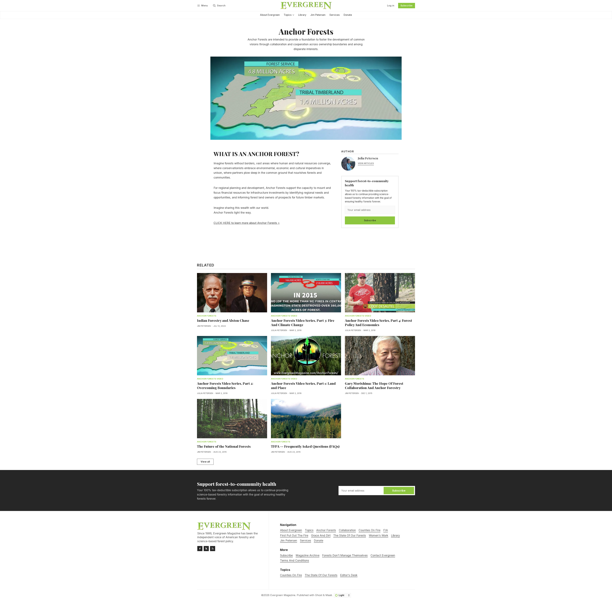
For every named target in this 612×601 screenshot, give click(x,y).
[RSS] (212, 548)
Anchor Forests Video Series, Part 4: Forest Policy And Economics (378, 322)
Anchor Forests (206, 316)
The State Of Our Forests (321, 575)
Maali (328, 595)
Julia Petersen (368, 158)
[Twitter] (206, 548)
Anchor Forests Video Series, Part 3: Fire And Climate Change (302, 322)
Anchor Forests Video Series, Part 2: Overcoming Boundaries (225, 385)
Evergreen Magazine (282, 595)
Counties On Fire (291, 575)
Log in (390, 5)
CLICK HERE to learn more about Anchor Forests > (247, 223)
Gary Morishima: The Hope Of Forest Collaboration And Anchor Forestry (374, 385)
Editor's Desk (348, 575)
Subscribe (407, 5)
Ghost (318, 595)
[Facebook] (199, 548)
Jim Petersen (204, 326)
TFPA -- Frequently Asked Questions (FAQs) (305, 446)
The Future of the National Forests (224, 446)
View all (205, 461)
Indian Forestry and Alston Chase (223, 320)
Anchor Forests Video (284, 316)
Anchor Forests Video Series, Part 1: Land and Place (303, 385)
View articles (366, 163)
